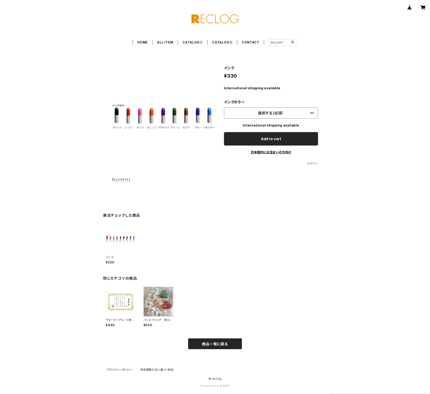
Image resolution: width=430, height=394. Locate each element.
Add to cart (271, 139)
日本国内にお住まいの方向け (271, 152)
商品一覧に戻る (215, 344)
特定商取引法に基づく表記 (157, 369)
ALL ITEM (165, 42)
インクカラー (234, 102)
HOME (142, 42)
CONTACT (250, 42)
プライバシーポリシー (120, 369)
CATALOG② (222, 42)
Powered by (210, 385)
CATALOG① (193, 42)
